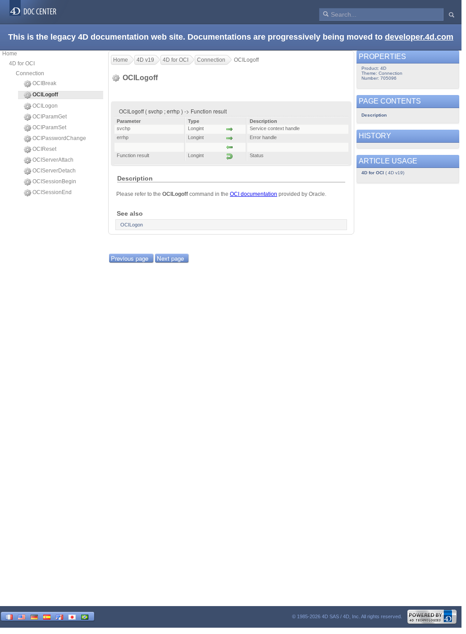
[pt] (85, 616)
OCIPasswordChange (59, 138)
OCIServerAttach (52, 160)
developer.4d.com (419, 36)
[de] (34, 616)
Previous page (129, 258)
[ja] (72, 616)
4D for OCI (22, 63)
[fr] (9, 616)
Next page (170, 258)
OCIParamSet (49, 127)
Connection (30, 73)
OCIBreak (44, 83)
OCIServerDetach (54, 171)
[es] (47, 616)
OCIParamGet (49, 116)
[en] (22, 616)
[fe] (59, 616)
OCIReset (44, 149)
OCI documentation (253, 194)
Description (374, 115)
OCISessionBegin (54, 181)
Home (9, 53)
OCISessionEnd (52, 192)
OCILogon (45, 106)
